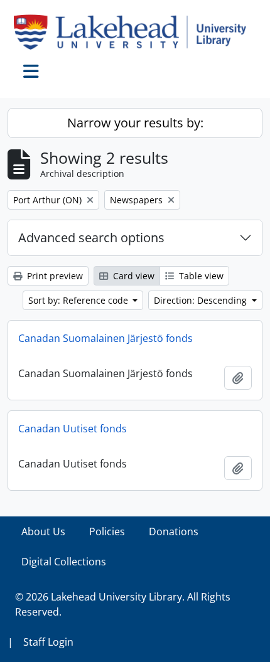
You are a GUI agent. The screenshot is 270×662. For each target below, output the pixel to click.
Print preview (53, 276)
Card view (132, 276)
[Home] (135, 32)
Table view (200, 276)
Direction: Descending (201, 300)
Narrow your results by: (135, 122)
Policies (107, 531)
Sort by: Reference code (79, 300)
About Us (43, 531)
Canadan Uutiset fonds (72, 428)
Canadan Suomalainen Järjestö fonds (105, 338)
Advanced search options (91, 237)
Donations (173, 531)
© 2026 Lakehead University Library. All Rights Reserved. (122, 604)
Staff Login (48, 642)
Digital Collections (63, 562)
